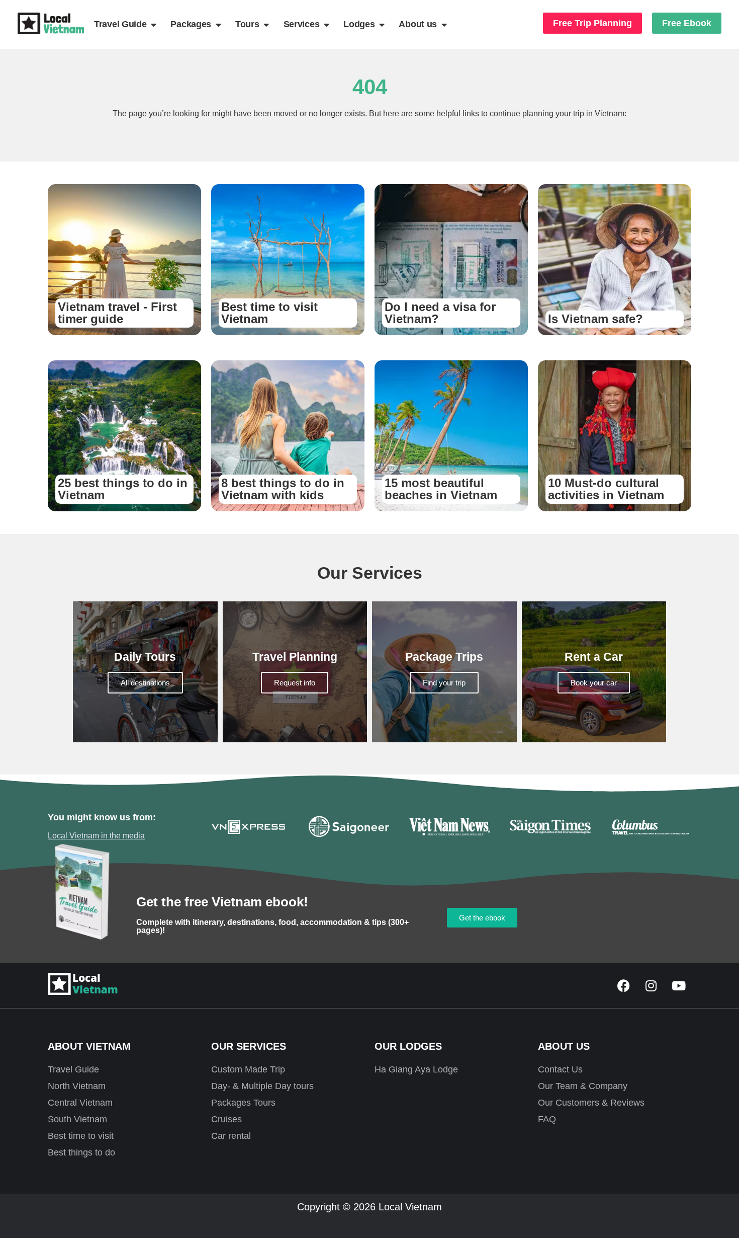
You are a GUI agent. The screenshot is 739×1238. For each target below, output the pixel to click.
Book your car (594, 682)
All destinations (145, 682)
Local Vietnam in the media (96, 835)
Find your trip (444, 682)
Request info (294, 682)
